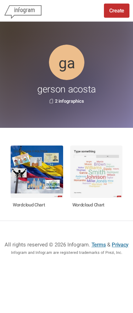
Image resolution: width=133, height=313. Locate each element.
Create (116, 10)
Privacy (120, 244)
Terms (99, 244)
